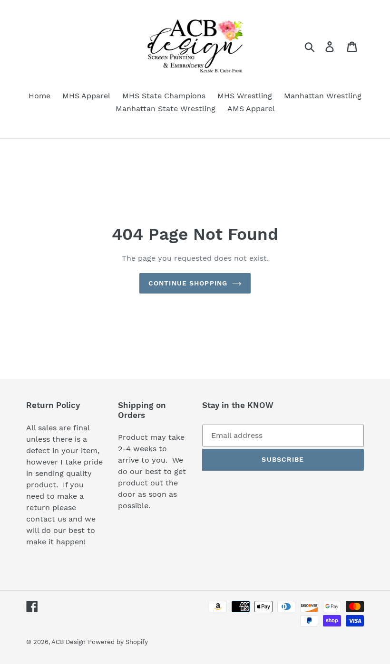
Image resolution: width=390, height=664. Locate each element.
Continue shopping (187, 283)
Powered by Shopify (118, 641)
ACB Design (68, 641)
